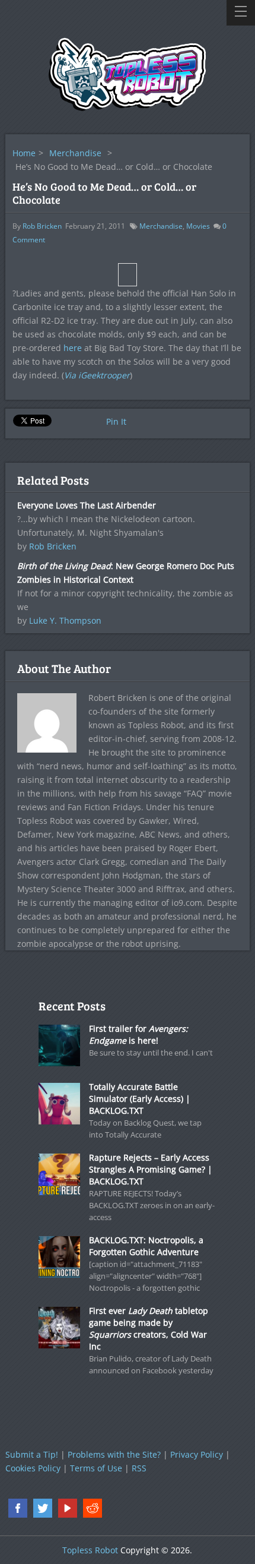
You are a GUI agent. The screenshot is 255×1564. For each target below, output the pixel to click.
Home (24, 153)
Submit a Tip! (31, 1454)
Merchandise (75, 153)
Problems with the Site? (114, 1454)
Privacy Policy (196, 1454)
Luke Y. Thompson (65, 620)
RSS (139, 1468)
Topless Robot (90, 1550)
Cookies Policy (32, 1468)
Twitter (42, 1508)
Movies (198, 226)
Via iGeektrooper (97, 375)
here (72, 347)
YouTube (67, 1508)
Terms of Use (96, 1468)
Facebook (17, 1508)
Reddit (92, 1508)
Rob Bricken (42, 226)
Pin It (116, 421)
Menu (241, 13)
